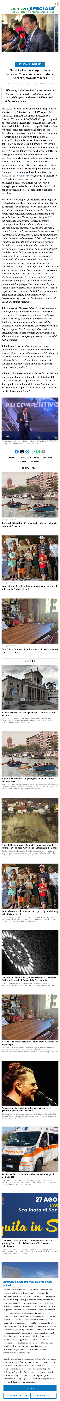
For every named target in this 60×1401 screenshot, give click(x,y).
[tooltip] (17, 452)
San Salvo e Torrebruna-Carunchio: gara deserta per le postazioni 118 (28, 1175)
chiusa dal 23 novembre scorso (18, 175)
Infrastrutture (30, 457)
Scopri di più (15, 1395)
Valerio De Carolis (30, 83)
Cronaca (23, 64)
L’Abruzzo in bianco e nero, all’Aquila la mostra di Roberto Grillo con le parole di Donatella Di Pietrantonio (29, 979)
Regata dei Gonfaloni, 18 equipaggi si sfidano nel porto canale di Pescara (29, 524)
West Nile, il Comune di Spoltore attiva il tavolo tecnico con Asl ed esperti (30, 651)
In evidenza (35, 64)
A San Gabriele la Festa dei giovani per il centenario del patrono (28, 714)
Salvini (22, 461)
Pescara (47, 457)
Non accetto (43, 1395)
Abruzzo (12, 457)
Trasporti (35, 461)
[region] (30, 1339)
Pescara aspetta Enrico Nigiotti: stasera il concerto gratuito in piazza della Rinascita (26, 1109)
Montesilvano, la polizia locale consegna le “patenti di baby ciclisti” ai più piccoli (29, 587)
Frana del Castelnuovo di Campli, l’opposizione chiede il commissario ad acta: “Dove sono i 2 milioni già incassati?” (30, 846)
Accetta (30, 1388)
